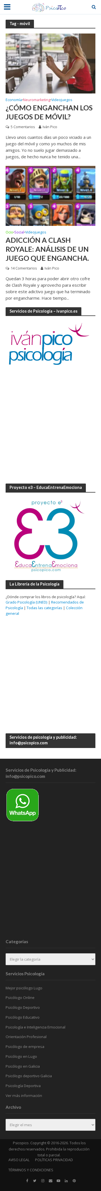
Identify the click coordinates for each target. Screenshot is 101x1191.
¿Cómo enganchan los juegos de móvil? (49, 112)
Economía (14, 100)
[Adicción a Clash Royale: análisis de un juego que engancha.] (50, 195)
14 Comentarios (24, 268)
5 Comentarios (23, 126)
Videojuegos (61, 100)
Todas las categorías (44, 607)
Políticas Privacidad (54, 1159)
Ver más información (24, 1095)
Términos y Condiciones (30, 1170)
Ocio (9, 233)
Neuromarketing (36, 100)
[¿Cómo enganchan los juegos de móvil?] (50, 63)
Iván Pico (50, 126)
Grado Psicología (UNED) (26, 602)
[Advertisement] (50, 425)
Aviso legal (18, 1159)
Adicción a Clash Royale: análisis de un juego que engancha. (47, 249)
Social (19, 233)
